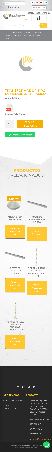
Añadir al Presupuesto (30, 124)
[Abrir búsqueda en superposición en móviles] (26, 25)
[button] (46, 444)
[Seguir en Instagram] (37, 2)
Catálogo (9, 32)
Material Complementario (27, 32)
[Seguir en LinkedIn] (46, 2)
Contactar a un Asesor (21, 134)
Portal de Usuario (40, 7)
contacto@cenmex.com (40, 439)
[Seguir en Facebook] (32, 2)
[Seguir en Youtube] (41, 2)
